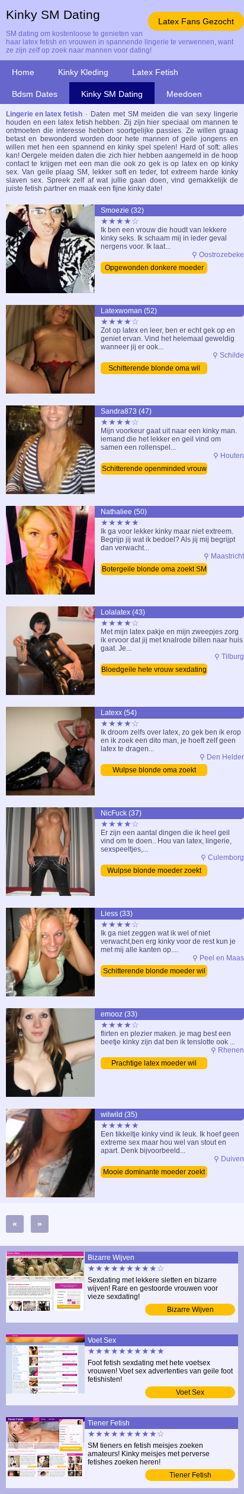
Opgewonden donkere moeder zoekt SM (154, 269)
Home (23, 72)
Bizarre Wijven (190, 1309)
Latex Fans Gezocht (196, 21)
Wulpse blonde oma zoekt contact (154, 771)
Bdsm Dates (34, 94)
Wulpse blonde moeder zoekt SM (154, 871)
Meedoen (184, 94)
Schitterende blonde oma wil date (154, 369)
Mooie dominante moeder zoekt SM (154, 1173)
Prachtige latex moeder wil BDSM (154, 1064)
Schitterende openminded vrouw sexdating (154, 470)
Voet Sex (190, 1392)
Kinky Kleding (83, 72)
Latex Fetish (155, 72)
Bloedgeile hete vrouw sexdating (154, 669)
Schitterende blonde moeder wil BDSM (154, 972)
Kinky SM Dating (112, 94)
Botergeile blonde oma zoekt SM (154, 569)
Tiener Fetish (190, 1475)
